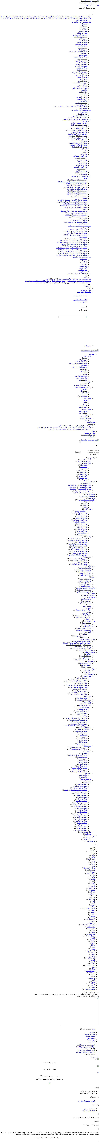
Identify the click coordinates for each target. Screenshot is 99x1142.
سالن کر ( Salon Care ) (88, 925)
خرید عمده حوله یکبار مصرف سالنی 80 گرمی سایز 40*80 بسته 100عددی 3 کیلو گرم (54, 18)
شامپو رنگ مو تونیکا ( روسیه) (78, 143)
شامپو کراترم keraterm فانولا (78, 749)
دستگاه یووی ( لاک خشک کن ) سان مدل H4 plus (72, 249)
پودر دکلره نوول (82, 163)
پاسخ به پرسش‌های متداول (86, 1101)
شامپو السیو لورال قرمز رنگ (78, 755)
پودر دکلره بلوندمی (81, 158)
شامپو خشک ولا (82, 698)
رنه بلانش (92, 917)
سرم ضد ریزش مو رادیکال (78, 724)
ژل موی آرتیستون (81, 97)
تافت (93, 903)
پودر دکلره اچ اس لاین (80, 167)
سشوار (85, 198)
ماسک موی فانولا (81, 62)
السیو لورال (83, 29)
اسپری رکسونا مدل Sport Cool (80, 489)
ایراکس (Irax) (91, 873)
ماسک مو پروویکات (81, 795)
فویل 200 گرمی (86, 656)
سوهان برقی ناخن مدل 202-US (77, 229)
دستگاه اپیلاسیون (85, 459)
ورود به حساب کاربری (92, 5)
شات (93, 938)
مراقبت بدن (80, 16)
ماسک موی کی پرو (81, 66)
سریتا (93, 930)
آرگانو (93, 855)
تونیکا (93, 906)
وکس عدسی (83, 478)
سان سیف (91, 928)
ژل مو (85, 95)
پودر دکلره (84, 154)
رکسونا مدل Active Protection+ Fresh (78, 645)
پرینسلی (92, 894)
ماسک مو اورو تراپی (81, 786)
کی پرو (93, 956)
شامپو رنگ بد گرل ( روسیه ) (78, 145)
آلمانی (85, 503)
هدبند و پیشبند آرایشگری (83, 659)
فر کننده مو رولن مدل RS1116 (85, 1052)
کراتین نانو (84, 93)
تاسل (93, 901)
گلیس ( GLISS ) (90, 965)
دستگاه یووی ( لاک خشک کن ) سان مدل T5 (73, 240)
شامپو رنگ (84, 141)
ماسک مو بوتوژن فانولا (80, 793)
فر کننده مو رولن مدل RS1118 (85, 1047)
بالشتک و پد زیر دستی (84, 628)
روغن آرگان (83, 84)
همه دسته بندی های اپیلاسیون (82, 257)
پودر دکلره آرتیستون (81, 511)
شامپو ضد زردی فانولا (84, 590)
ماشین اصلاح (83, 224)
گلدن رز (92, 963)
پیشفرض (92, 1032)
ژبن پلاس (92, 923)
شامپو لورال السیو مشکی (79, 771)
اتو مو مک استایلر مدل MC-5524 (77, 193)
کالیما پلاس (91, 950)
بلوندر (93, 881)
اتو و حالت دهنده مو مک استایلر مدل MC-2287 (72, 182)
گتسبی (93, 960)
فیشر (93, 947)
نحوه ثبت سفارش (89, 1108)
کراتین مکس (83, 92)
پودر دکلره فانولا (82, 527)
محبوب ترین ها (90, 1036)
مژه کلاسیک (87, 839)
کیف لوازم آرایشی (89, 595)
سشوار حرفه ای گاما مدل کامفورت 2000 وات (72, 200)
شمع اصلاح (83, 262)
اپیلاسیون (38, 16)
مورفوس (92, 978)
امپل (93, 866)
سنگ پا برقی (87, 667)
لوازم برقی (55, 16)
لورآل (93, 969)
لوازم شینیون (83, 108)
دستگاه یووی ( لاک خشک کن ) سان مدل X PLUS (71, 248)
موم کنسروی (83, 266)
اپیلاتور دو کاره (86, 599)
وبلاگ (89, 288)
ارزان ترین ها (91, 1039)
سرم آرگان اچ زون (81, 75)
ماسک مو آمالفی (82, 784)
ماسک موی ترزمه (81, 824)
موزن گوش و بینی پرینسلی (82, 615)
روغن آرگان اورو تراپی (84, 571)
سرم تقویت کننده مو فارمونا (78, 720)
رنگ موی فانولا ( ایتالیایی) (79, 128)
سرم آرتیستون (82, 81)
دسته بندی (92, 354)
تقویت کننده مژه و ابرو (88, 496)
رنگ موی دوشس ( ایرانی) (79, 125)
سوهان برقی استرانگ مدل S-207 (77, 233)
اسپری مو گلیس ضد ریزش (78, 694)
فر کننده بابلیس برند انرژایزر (78, 216)
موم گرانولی (83, 271)
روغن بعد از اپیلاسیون (84, 461)
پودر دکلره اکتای (82, 161)
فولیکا (93, 945)
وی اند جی (92, 983)
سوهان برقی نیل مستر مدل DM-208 (75, 235)
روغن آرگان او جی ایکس (79, 88)
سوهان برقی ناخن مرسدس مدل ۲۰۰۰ (75, 231)
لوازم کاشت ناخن (29, 16)
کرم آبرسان (87, 672)
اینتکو (93, 875)
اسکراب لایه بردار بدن (84, 700)
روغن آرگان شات (85, 573)
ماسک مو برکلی (82, 59)
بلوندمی (92, 883)
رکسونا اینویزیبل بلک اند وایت (82, 641)
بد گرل (93, 877)
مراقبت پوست (90, 669)
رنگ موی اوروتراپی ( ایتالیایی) (78, 138)
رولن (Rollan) (91, 919)
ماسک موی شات (82, 68)
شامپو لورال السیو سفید (79, 768)
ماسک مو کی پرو (82, 810)
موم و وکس (83, 259)
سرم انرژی (83, 79)
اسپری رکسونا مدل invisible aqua (79, 485)
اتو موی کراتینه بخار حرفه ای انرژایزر (75, 187)
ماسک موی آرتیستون (80, 57)
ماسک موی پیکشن (81, 64)
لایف (93, 967)
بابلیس (85, 209)
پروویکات (92, 892)
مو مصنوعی (91, 841)
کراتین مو (84, 90)
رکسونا (93, 916)
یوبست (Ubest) (90, 989)
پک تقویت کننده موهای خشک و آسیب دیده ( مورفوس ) (70, 106)
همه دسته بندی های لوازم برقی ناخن (79, 226)
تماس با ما (88, 346)
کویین (93, 954)
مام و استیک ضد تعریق (80, 115)
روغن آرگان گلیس (81, 86)
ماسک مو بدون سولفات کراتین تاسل (75, 790)
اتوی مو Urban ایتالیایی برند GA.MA (76, 183)
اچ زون (93, 861)
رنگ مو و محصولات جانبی (67, 16)
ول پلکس (88, 834)
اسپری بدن (83, 112)
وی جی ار (92, 985)
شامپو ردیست (82, 48)
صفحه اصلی (87, 284)
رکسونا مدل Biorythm (83, 646)
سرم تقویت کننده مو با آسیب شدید (76, 718)
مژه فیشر (88, 837)
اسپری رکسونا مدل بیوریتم (82, 491)
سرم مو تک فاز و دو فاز (79, 71)
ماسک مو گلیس (82, 812)
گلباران (93, 961)
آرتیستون (92, 851)
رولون (93, 921)
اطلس (93, 862)
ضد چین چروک (86, 670)
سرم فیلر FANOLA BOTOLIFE (75, 725)
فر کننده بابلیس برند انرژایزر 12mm (76, 215)
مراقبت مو (87, 16)
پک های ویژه (91, 494)
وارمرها (88, 619)
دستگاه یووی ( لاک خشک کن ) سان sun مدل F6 (72, 253)
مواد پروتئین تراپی (81, 104)
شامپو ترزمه (83, 27)
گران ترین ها (91, 1041)
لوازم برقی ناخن (46, 16)
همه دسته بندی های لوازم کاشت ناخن (79, 273)
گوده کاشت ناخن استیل (83, 630)
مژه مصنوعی (91, 836)
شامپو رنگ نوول (82, 562)
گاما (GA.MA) (90, 958)
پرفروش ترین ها (86, 290)
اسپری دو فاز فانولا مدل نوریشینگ (76, 685)
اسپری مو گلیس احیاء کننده (78, 692)
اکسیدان (84, 149)
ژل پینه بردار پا (86, 665)
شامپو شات (83, 740)
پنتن (94, 895)
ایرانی (85, 150)
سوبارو (93, 932)
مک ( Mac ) (91, 972)
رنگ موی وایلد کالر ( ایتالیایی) (78, 136)
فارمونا (93, 941)
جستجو (78, 452)
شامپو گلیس (83, 26)
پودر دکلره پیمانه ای (81, 172)
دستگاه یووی (83, 237)
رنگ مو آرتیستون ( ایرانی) (79, 123)
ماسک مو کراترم (82, 808)
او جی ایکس (91, 870)
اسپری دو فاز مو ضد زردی (78, 687)
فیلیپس (92, 949)
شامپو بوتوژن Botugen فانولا (78, 747)
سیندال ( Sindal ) (90, 936)
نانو (94, 980)
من (94, 976)
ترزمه (93, 905)
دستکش (88, 654)
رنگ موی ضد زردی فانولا (79, 547)
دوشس (92, 912)
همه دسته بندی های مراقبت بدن (81, 110)
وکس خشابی (83, 268)
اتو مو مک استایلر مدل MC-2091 (77, 189)
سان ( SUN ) (91, 927)
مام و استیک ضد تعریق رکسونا (77, 117)
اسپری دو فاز (83, 31)
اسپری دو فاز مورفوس (80, 35)
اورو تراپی (92, 872)
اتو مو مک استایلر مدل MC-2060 (77, 185)
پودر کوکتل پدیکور (85, 663)
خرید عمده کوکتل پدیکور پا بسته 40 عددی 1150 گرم (75, 426)
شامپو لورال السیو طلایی (79, 769)
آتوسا (93, 850)
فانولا (93, 943)
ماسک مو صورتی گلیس (79, 804)
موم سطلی (83, 467)
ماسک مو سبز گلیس (80, 802)
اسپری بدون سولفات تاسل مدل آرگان (75, 681)
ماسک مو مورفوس (81, 815)
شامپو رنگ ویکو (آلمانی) (79, 147)
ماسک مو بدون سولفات (79, 788)
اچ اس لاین (91, 859)
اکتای (93, 864)
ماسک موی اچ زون (81, 60)
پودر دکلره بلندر (82, 160)
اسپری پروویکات (82, 33)
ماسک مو (84, 53)
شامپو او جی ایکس (81, 44)
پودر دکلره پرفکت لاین (80, 156)
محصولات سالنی (89, 652)
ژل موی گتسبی (82, 99)
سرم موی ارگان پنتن (84, 727)
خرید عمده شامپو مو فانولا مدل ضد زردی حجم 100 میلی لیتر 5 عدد (70, 429)
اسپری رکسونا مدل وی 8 (83, 492)
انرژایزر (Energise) (89, 868)
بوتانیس (92, 886)
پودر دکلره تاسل (82, 169)
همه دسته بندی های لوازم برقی (81, 176)
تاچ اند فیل (92, 899)
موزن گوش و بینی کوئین (83, 617)
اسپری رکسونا (82, 114)
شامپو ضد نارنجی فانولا (84, 591)
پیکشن (93, 897)
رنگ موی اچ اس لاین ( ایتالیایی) (77, 134)
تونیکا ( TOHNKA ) (89, 908)
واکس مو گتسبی (86, 586)
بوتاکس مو (84, 101)
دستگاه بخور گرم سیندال (83, 610)
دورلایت (92, 910)
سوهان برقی (83, 227)
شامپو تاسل (83, 40)
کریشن (93, 952)
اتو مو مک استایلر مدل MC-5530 (77, 194)
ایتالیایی (85, 152)
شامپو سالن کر (82, 46)
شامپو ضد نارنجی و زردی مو (78, 51)
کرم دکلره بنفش (82, 533)
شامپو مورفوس (82, 42)
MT (91, 848)
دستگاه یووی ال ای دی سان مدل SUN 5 (74, 246)
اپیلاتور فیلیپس (86, 601)
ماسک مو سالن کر (81, 801)
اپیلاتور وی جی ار (86, 602)
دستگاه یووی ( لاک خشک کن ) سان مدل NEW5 (72, 242)
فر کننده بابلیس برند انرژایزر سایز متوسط (74, 211)
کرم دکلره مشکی (81, 535)
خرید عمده (87, 286)
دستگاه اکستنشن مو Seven (78, 220)
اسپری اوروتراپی (82, 678)
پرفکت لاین (91, 890)
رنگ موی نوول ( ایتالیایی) (79, 132)
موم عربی (84, 264)
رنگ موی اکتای (82, 126)
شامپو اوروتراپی (82, 757)
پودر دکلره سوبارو (81, 165)
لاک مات (84, 637)
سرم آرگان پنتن (82, 77)
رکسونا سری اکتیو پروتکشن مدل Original (77, 643)
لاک (86, 275)
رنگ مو (85, 121)
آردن (93, 853)
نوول (93, 982)
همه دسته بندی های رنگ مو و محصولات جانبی (76, 119)
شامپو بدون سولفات (80, 37)
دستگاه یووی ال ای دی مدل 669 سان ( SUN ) (72, 251)
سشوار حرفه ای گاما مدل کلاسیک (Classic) (73, 205)
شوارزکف (92, 939)
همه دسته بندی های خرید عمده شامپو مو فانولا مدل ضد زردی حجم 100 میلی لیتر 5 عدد (63, 282)
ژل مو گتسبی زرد (85, 579)
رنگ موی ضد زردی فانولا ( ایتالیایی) (76, 130)
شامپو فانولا (87, 746)
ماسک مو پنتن (83, 55)
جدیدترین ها (91, 1038)
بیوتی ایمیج (91, 888)
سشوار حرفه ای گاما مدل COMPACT (75, 204)
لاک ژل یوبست (79, 635)
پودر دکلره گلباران (81, 171)
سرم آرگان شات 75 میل (79, 82)
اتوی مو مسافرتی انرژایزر (79, 196)
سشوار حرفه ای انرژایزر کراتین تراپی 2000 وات (72, 202)
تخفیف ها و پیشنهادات (84, 292)
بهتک (93, 884)
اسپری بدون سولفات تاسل (78, 680)
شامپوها (84, 24)
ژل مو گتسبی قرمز (85, 580)
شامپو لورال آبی (82, 766)
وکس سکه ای (83, 270)
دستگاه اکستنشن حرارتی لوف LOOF (75, 222)
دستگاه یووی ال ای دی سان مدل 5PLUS (74, 244)
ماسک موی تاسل (81, 70)
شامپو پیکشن (83, 38)
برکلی (93, 879)
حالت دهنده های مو (81, 103)
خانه (94, 1029)
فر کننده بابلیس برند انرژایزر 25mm (76, 213)
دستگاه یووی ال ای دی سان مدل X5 (75, 238)
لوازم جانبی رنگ (82, 174)
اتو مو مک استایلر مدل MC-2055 (77, 191)
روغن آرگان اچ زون (85, 568)
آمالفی (93, 857)
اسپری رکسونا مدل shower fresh (80, 487)
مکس (93, 974)
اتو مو (85, 178)
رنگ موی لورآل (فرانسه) (79, 139)
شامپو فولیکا (83, 49)
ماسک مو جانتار (82, 799)
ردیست (92, 914)
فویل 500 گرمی (86, 658)
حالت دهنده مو (86, 703)
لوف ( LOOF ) (90, 971)
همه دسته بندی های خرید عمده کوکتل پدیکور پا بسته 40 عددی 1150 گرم (68, 279)
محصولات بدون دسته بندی (86, 650)
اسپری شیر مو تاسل (80, 691)
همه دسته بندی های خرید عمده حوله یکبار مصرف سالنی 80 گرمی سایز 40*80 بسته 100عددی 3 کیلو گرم (58, 281)
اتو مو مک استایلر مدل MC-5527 (77, 180)
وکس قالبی (83, 260)
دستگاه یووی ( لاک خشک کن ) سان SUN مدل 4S (71, 255)
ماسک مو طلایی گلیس (80, 806)
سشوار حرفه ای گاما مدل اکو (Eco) (76, 207)
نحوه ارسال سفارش (88, 1110)
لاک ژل (85, 277)
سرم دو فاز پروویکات (80, 73)
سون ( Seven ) (90, 934)
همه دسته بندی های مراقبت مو (81, 22)
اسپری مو (88, 696)
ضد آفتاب (92, 593)
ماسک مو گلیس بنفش (80, 813)
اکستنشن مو (83, 218)
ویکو (93, 987)
